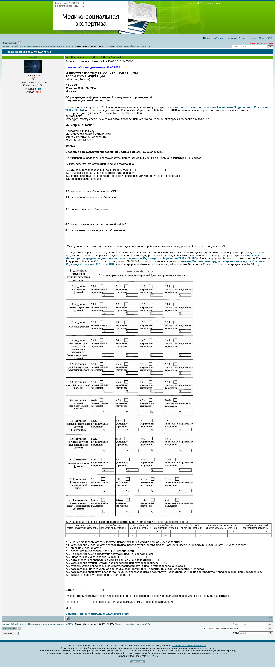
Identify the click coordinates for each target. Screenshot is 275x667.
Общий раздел (18, 46)
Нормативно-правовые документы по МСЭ (50, 46)
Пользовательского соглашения (189, 645)
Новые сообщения (214, 38)
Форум (5, 46)
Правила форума (248, 38)
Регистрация (206, 3)
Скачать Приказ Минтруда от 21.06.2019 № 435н (97, 613)
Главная (193, 3)
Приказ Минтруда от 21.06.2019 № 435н (94, 46)
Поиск (262, 38)
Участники (231, 38)
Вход (217, 3)
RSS (82, 6)
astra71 (33, 57)
